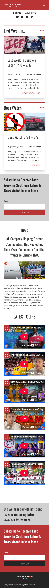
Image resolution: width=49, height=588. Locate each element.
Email (7, 201)
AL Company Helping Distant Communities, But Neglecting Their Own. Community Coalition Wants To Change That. (24, 247)
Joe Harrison (35, 146)
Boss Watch (36, 165)
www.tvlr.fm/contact (17, 519)
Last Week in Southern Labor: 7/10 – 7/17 (22, 62)
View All (42, 30)
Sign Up (24, 212)
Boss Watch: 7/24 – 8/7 (23, 137)
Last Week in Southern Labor (31, 93)
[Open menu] (43, 4)
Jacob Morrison (33, 74)
